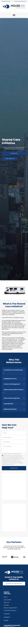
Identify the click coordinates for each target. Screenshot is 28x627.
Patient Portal (6, 1)
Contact (6, 605)
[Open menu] (14, 15)
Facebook (7, 614)
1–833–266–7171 (9, 159)
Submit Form (14, 468)
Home (5, 597)
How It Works (7, 600)
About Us (6, 602)
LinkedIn (6, 620)
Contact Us (14, 153)
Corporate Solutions (20, 1)
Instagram (7, 617)
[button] (14, 371)
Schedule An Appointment (14, 583)
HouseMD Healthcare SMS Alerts (11, 454)
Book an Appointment (10, 608)
